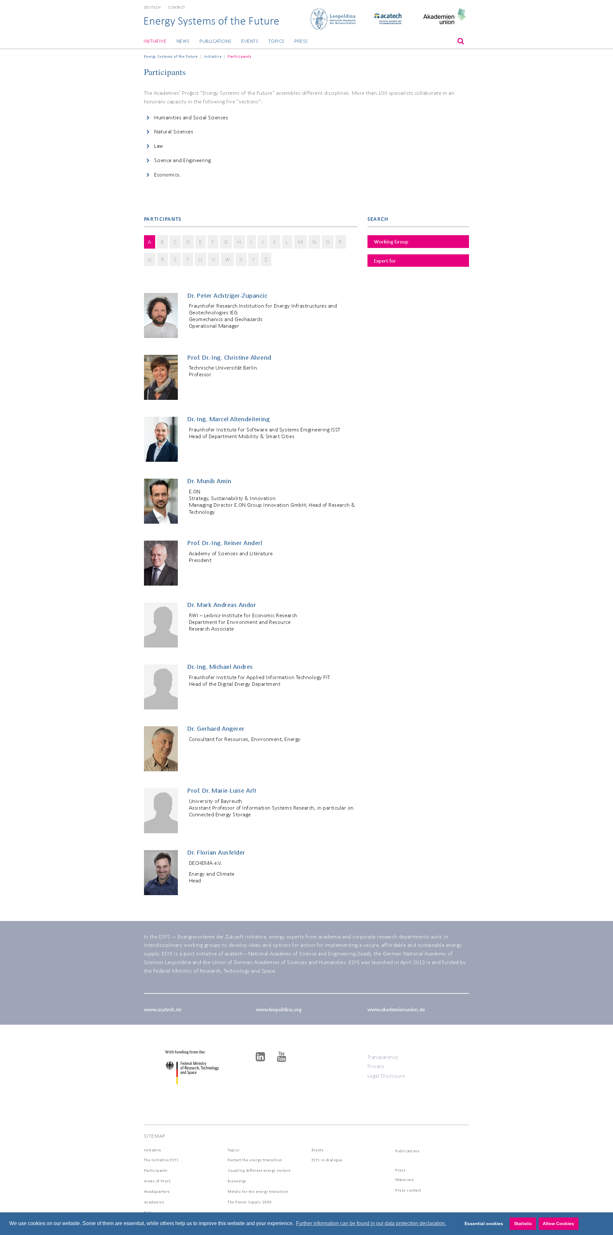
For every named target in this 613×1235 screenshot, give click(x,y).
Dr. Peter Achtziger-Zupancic (227, 295)
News (183, 41)
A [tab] (149, 242)
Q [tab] (150, 259)
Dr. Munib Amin (209, 480)
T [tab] (187, 259)
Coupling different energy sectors (259, 1170)
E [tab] (200, 242)
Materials (404, 1180)
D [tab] (188, 242)
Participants (156, 1170)
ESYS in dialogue (327, 1160)
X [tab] (241, 259)
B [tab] (162, 242)
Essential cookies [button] (484, 1223)
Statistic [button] (523, 1223)
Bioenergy (237, 1181)
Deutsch (152, 7)
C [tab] (175, 242)
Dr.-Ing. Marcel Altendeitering (228, 419)
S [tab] (175, 259)
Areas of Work (157, 1181)
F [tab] (213, 242)
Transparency (382, 1057)
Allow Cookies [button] (558, 1223)
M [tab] (300, 242)
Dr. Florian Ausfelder (216, 852)
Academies (154, 1202)
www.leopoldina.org (278, 1009)
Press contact (408, 1190)
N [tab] (314, 242)
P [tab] (340, 242)
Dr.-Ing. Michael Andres (220, 666)
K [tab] (274, 242)
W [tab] (227, 259)
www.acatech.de (162, 1009)
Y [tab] (253, 259)
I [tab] (251, 242)
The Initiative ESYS (161, 1160)
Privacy (376, 1066)
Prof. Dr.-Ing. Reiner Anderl (224, 542)
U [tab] (200, 259)
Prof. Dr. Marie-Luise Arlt (221, 790)
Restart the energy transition (255, 1160)
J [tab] (263, 242)
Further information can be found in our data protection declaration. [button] (371, 1223)
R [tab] (162, 259)
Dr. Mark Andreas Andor (221, 604)
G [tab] (226, 242)
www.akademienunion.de (396, 1009)
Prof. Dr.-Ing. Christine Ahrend (229, 357)
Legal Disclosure (386, 1076)
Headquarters (157, 1191)
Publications (215, 41)
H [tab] (239, 242)
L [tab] (287, 242)
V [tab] (214, 259)
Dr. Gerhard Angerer (216, 728)
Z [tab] (266, 259)
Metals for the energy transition (258, 1191)
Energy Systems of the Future (211, 21)
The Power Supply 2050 (250, 1202)
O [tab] (328, 242)
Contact (176, 7)
